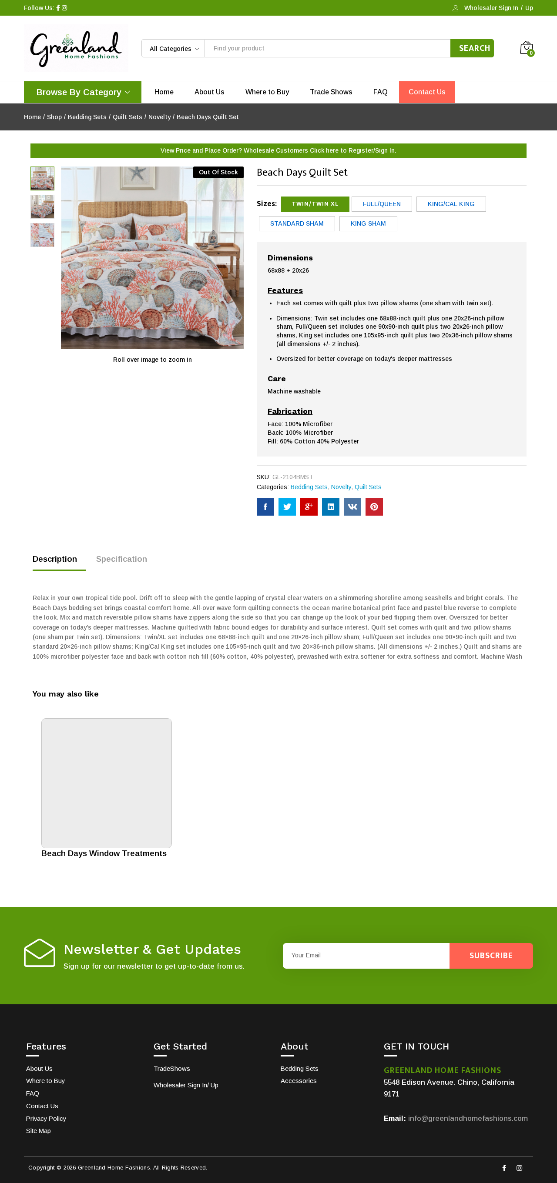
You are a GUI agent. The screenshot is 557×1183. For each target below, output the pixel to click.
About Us (210, 92)
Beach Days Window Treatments (104, 853)
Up (529, 8)
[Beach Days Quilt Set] (265, 507)
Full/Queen (382, 203)
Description (55, 559)
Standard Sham (297, 223)
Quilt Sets (368, 486)
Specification (121, 559)
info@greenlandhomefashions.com (468, 1118)
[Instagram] (519, 1167)
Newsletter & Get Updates (152, 949)
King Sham (368, 223)
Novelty (341, 486)
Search (474, 48)
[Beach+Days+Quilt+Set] (287, 507)
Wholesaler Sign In (491, 8)
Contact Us (427, 92)
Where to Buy (267, 92)
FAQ (380, 92)
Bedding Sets (309, 486)
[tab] (59, 563)
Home (164, 92)
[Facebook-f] (503, 1167)
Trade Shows (331, 92)
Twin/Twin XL (315, 204)
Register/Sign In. (372, 150)
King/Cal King (451, 203)
